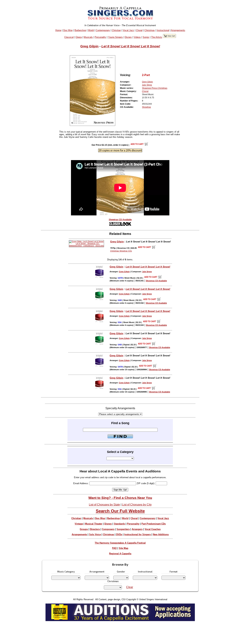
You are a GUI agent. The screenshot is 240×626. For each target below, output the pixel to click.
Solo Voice (95, 534)
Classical (69, 37)
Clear (129, 587)
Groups (84, 529)
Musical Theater (93, 523)
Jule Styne (147, 85)
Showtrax (146, 107)
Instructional (163, 30)
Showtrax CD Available (120, 219)
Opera (79, 37)
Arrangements (178, 30)
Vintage (79, 523)
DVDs (119, 534)
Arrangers (137, 529)
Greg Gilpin (89, 46)
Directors (95, 529)
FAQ (114, 548)
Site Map (123, 548)
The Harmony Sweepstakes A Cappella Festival (120, 543)
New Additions (161, 534)
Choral (139, 30)
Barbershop (80, 30)
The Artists (156, 37)
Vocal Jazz (128, 30)
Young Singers (115, 37)
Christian (116, 30)
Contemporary (103, 30)
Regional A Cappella (120, 553)
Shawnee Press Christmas (154, 88)
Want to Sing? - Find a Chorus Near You (120, 498)
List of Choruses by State (104, 504)
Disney (128, 37)
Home (58, 30)
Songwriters (123, 529)
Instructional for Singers (137, 534)
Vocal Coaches (153, 529)
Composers (108, 529)
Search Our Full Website (120, 511)
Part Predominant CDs (153, 523)
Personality (100, 37)
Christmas (149, 30)
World (91, 30)
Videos (137, 37)
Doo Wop (68, 30)
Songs (146, 37)
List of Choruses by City (137, 504)
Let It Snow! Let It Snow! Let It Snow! (130, 46)
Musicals (88, 37)
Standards (119, 523)
